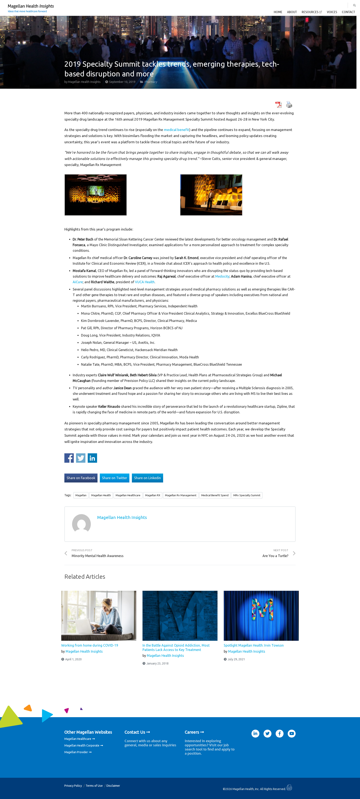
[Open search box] (354, 5)
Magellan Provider (76, 752)
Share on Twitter (80, 458)
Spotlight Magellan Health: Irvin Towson (254, 645)
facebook (280, 734)
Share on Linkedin (92, 458)
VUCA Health (145, 282)
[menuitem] (278, 13)
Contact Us (135, 732)
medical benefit (176, 130)
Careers (192, 732)
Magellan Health (101, 495)
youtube (292, 734)
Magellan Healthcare (128, 495)
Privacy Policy (73, 785)
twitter (267, 734)
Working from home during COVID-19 (89, 645)
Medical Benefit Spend (215, 495)
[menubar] (314, 13)
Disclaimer (113, 785)
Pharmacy (150, 82)
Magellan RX (152, 495)
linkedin (255, 734)
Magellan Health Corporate (81, 745)
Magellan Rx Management (180, 495)
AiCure (78, 282)
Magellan (80, 495)
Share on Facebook (69, 458)
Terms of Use (94, 785)
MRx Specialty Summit (246, 495)
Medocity (222, 276)
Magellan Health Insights (84, 82)
